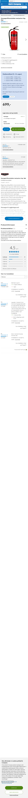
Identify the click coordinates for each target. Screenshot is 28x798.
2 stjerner (5, 263)
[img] (26, 39)
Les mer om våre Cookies (7, 781)
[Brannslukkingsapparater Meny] (13, 15)
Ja (20, 296)
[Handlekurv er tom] (26, 4)
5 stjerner (5, 256)
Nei (24, 296)
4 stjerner (5, 259)
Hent (7, 129)
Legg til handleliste (23, 54)
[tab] (4, 1)
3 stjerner (5, 261)
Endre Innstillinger (14, 795)
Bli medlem (6, 96)
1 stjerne (5, 266)
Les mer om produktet (6, 67)
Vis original (17, 291)
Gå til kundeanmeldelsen (8, 149)
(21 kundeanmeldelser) (6, 23)
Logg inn (12, 96)
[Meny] (2, 4)
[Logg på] (22, 4)
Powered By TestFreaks (19, 349)
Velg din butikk (7, 123)
